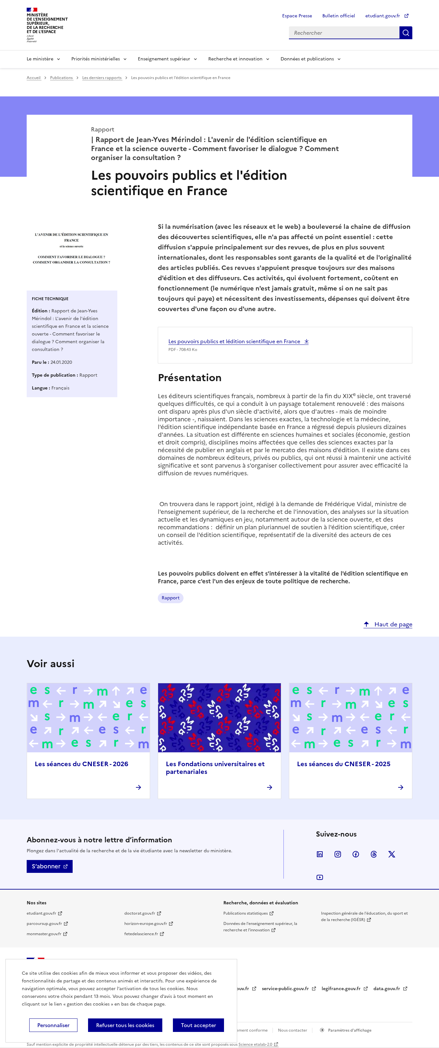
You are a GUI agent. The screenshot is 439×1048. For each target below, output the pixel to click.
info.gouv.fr (236, 988)
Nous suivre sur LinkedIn (319, 854)
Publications (62, 78)
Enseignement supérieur (164, 59)
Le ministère (40, 59)
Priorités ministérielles (95, 59)
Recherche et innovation (235, 59)
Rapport (171, 598)
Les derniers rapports (102, 78)
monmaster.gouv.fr (44, 934)
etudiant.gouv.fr (383, 16)
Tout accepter (198, 1025)
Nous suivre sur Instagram (337, 854)
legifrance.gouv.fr (342, 988)
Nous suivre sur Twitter (391, 854)
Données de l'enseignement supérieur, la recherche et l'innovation (260, 927)
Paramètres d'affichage (349, 1030)
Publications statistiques (245, 913)
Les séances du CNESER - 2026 (81, 764)
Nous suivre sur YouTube (319, 877)
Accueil (34, 78)
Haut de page (392, 624)
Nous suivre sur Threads (373, 854)
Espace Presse (297, 16)
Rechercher (405, 32)
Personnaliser (53, 1025)
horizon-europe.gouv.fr (145, 924)
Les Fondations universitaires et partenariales (215, 767)
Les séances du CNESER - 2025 (343, 764)
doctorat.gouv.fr (139, 913)
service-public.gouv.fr (286, 988)
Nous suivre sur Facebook (355, 854)
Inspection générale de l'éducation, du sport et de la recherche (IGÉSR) (364, 916)
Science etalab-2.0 (255, 1044)
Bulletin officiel (338, 16)
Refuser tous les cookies (125, 1025)
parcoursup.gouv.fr (44, 924)
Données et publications (307, 59)
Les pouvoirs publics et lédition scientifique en (234, 341)
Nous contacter (293, 1030)
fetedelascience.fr (141, 934)
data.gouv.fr (387, 988)
